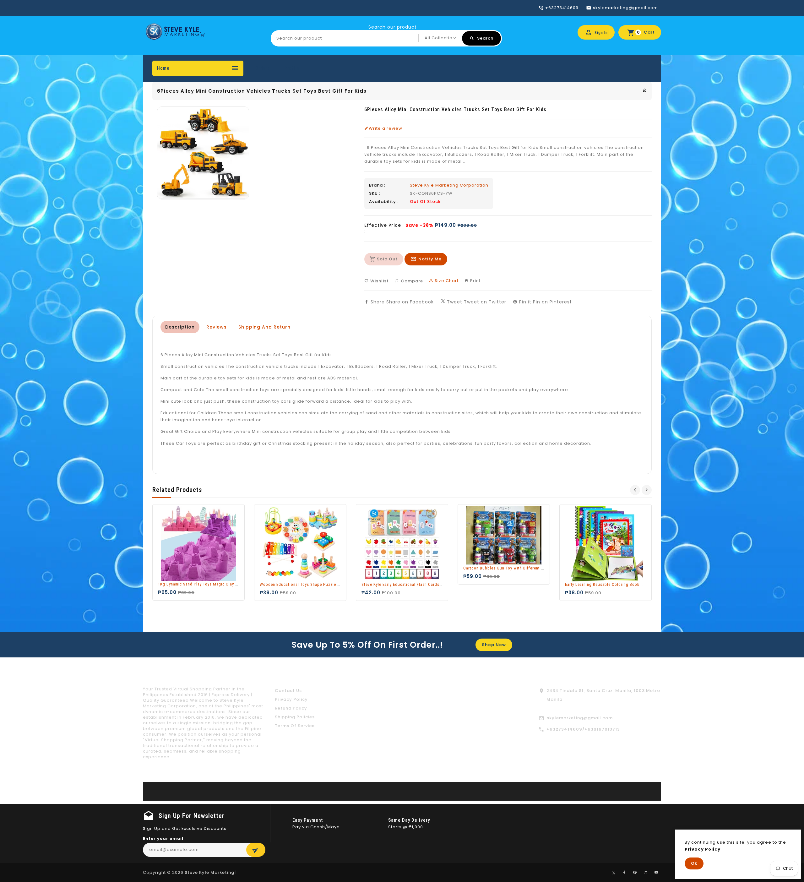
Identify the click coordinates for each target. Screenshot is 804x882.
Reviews (216, 327)
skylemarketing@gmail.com (580, 718)
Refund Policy (291, 708)
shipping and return (264, 327)
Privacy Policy (291, 699)
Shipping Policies (295, 717)
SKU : (374, 193)
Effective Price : (382, 228)
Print (475, 281)
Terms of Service (295, 726)
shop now (494, 645)
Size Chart (446, 281)
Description (180, 327)
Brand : (377, 185)
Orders (262, 68)
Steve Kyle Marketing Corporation (449, 185)
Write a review (385, 128)
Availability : (384, 201)
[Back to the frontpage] (645, 90)
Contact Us (288, 691)
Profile (291, 68)
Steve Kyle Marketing (209, 872)
